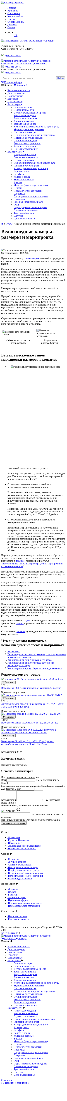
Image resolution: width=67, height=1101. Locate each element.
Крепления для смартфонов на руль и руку (36, 126)
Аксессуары (14, 104)
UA (15, 35)
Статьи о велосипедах (19, 864)
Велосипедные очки (24, 110)
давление (20, 631)
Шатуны (18, 215)
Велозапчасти (15, 151)
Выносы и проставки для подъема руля (34, 163)
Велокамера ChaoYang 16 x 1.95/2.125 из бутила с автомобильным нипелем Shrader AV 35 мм (27, 742)
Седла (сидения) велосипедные (30, 207)
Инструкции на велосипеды (22, 867)
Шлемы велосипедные (26, 149)
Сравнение (13, 859)
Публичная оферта (17, 900)
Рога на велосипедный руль (28, 202)
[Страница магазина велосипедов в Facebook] (26, 60)
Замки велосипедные (25, 115)
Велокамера (13, 651)
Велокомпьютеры (23, 107)
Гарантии (12, 894)
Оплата (11, 27)
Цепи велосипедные (24, 218)
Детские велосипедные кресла (30, 112)
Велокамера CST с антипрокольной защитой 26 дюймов (31, 688)
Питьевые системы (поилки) (29, 137)
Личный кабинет (16, 862)
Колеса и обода (22, 176)
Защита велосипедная (25, 118)
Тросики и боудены (24, 213)
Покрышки (20, 199)
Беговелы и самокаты (18, 90)
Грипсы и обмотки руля (26, 165)
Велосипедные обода (18, 665)
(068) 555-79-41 (13, 66)
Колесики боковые (24, 179)
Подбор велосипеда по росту (23, 870)
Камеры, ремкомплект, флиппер (31, 168)
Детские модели (16, 93)
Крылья (18, 182)
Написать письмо (17, 916)
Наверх (22, 938)
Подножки (19, 193)
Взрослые (12, 98)
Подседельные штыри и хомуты (31, 196)
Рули (16, 204)
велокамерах (32, 258)
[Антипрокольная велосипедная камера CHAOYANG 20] (32, 695)
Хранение (12, 10)
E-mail (33, 786)
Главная (11, 8)
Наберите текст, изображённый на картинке (24, 805)
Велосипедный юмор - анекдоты (25, 873)
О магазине (13, 13)
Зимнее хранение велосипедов (24, 845)
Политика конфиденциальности (24, 903)
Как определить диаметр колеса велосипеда (30, 662)
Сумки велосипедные (25, 140)
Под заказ (9, 682)
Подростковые (15, 96)
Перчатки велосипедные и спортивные (34, 135)
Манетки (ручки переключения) (31, 185)
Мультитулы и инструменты (29, 129)
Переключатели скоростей (28, 190)
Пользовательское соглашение (23, 905)
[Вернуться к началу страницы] (12, 2)
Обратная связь (15, 21)
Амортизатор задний (25, 154)
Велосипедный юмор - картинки (25, 875)
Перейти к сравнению (17, 1082)
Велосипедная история (19, 878)
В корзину (9, 735)
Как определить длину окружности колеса (30, 660)
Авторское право (16, 897)
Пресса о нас (14, 843)
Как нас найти (15, 16)
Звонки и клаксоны (24, 121)
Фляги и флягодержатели (27, 143)
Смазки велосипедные (26, 210)
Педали (18, 188)
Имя (3, 780)
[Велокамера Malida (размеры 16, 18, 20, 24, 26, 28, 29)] (30, 713)
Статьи (11, 19)
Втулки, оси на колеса (25, 160)
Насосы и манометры (25, 132)
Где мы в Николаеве (18, 840)
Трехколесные (14, 101)
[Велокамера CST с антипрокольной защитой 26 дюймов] (32, 679)
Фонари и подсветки (25, 146)
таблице (20, 560)
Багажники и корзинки (26, 157)
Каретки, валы (21, 171)
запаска (20, 623)
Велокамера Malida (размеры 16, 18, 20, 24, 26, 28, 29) (29, 722)
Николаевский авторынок (21, 848)
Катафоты (19, 174)
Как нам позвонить (18, 919)
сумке (28, 620)
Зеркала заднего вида (25, 123)
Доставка (12, 24)
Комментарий (8, 800)
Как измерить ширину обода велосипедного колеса (34, 668)
